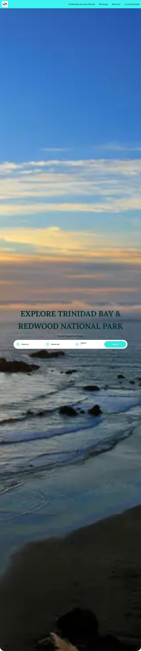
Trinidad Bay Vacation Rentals (81, 4)
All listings (103, 4)
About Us (116, 4)
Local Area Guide (131, 4)
